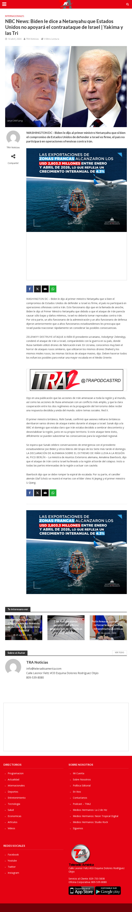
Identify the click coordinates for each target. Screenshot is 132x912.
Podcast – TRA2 (82, 803)
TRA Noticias (32, 38)
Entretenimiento (17, 797)
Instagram (13, 872)
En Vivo (77, 791)
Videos (11, 828)
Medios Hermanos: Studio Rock (90, 822)
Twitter (12, 866)
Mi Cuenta (78, 773)
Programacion (16, 773)
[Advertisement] (76, 256)
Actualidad (13, 779)
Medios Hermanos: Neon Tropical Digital (95, 816)
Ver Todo (119, 652)
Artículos (12, 822)
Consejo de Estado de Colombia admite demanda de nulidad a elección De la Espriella (24, 625)
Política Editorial (82, 785)
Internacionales (14, 16)
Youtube (12, 860)
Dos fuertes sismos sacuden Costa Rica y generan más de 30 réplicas (66, 625)
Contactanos (80, 797)
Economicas (14, 816)
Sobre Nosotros (82, 779)
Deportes (13, 791)
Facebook (13, 854)
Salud (11, 810)
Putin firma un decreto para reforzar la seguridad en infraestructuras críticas (108, 625)
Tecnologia (14, 803)
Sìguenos (78, 828)
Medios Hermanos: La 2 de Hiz (90, 810)
